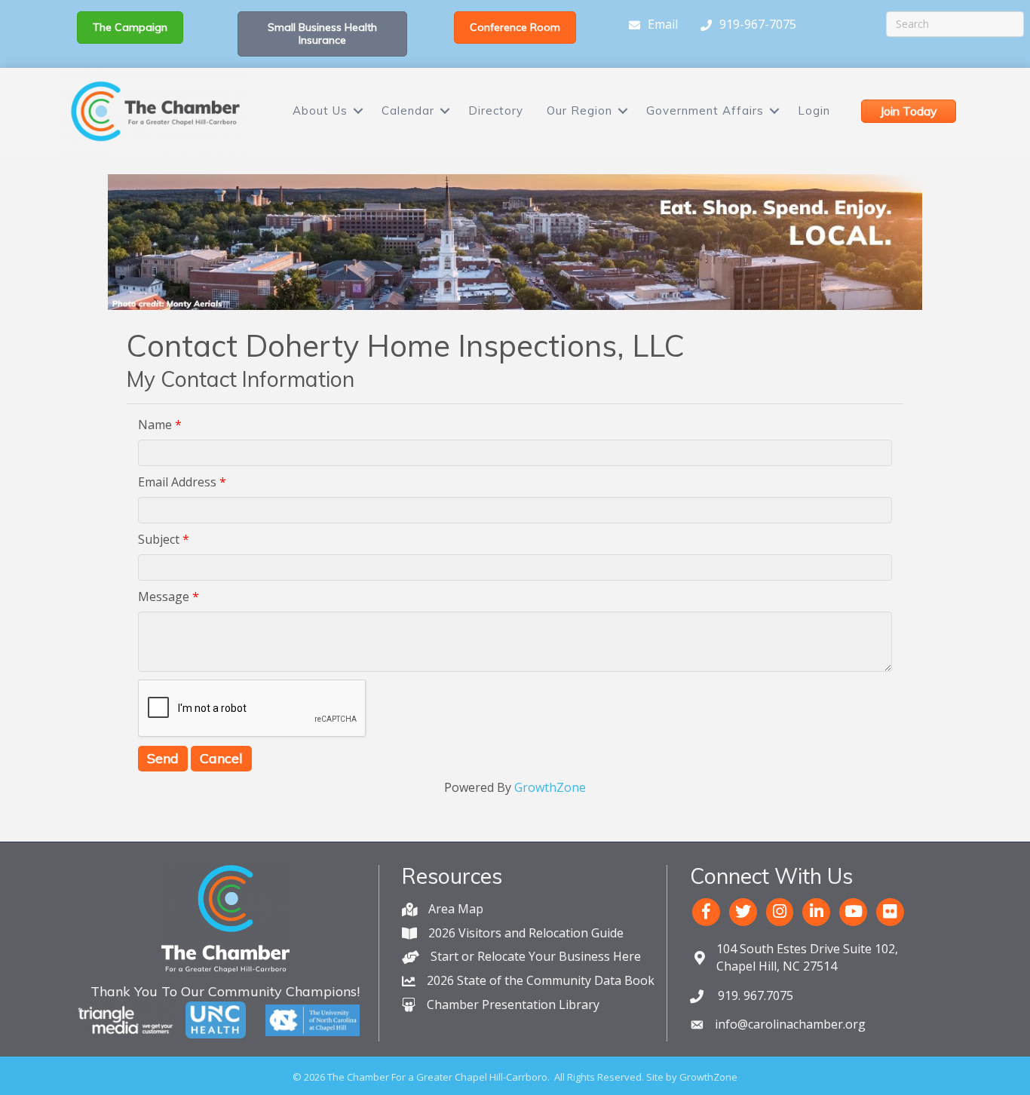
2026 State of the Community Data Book (540, 980)
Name (155, 424)
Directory (495, 110)
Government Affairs (705, 110)
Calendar (408, 110)
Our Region (579, 110)
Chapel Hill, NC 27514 (807, 957)
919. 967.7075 (754, 995)
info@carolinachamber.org (790, 1024)
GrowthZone (550, 787)
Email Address (177, 482)
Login (814, 110)
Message (163, 596)
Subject (158, 539)
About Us (320, 110)
